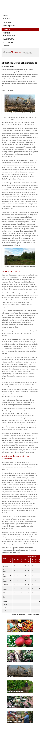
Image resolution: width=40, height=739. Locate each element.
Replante (6, 29)
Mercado (6, 19)
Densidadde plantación (9, 34)
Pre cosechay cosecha (8, 44)
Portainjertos (9, 26)
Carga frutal (8, 39)
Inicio (5, 15)
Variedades (7, 22)
